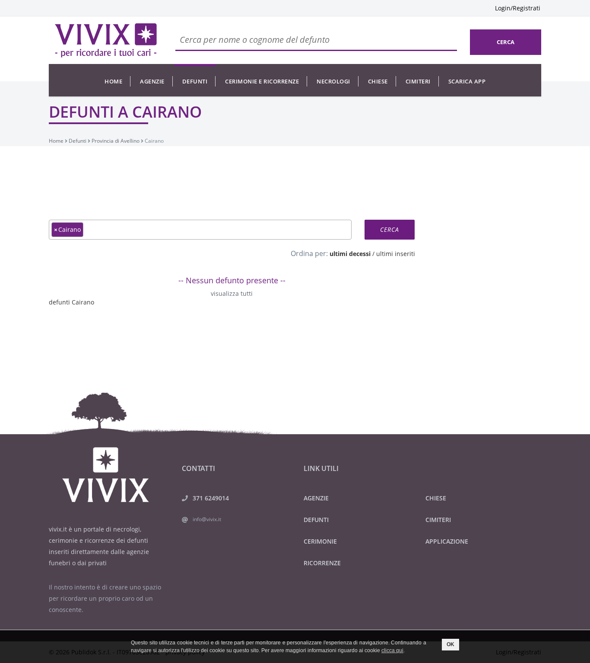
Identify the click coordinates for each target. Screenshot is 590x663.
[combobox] (200, 230)
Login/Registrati (517, 8)
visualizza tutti (232, 293)
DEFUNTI (316, 520)
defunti (195, 81)
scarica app (467, 81)
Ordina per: (309, 253)
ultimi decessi (350, 254)
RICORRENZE (322, 563)
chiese (378, 81)
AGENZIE (316, 498)
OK (450, 644)
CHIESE (435, 498)
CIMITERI (438, 520)
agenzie (152, 81)
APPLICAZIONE (446, 541)
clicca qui (392, 650)
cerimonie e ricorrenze (262, 81)
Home (113, 81)
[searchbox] (88, 229)
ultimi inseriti (395, 254)
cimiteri (418, 81)
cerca (505, 42)
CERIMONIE (320, 541)
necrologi (333, 81)
